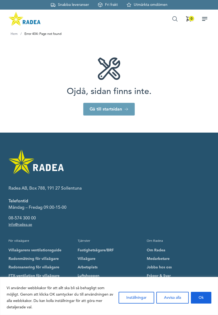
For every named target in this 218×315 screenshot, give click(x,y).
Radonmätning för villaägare (34, 258)
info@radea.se (20, 224)
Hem (14, 34)
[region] (109, 296)
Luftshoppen (88, 275)
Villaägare (86, 258)
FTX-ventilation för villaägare (34, 275)
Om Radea (156, 250)
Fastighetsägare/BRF (96, 250)
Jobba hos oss (159, 267)
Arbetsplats (88, 267)
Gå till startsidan (106, 109)
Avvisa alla (172, 297)
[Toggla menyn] (207, 19)
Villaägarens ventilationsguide (35, 250)
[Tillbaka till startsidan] (24, 19)
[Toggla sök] (175, 19)
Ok (201, 297)
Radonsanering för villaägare (34, 267)
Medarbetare (158, 258)
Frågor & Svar (159, 275)
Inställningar (136, 297)
